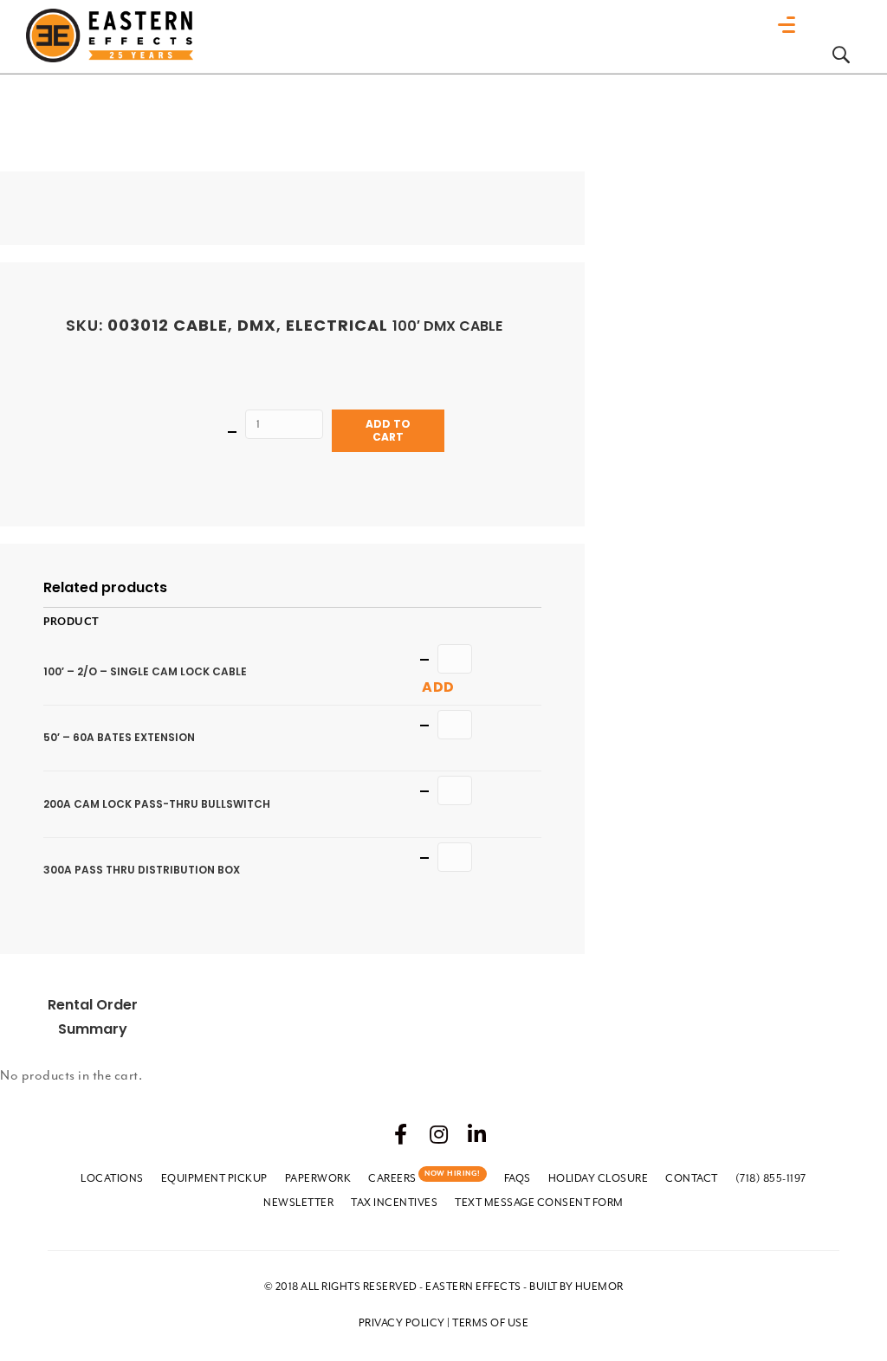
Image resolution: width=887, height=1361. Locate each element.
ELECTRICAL (337, 325)
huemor (599, 1286)
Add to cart (388, 429)
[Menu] (791, 25)
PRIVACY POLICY (402, 1323)
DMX (256, 325)
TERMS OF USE (490, 1323)
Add (438, 687)
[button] (401, 1134)
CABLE (200, 325)
